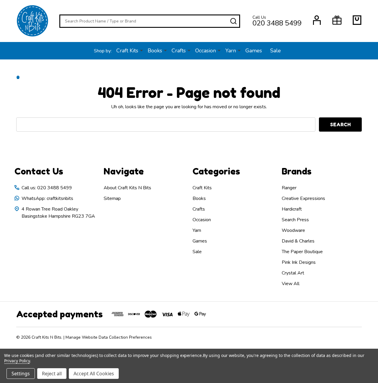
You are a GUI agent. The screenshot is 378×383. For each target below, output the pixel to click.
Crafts (179, 50)
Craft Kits (127, 50)
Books (155, 50)
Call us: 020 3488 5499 (47, 188)
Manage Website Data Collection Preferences (109, 337)
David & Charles (298, 241)
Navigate (124, 171)
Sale (275, 50)
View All (290, 283)
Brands (297, 171)
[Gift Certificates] (337, 20)
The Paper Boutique (302, 251)
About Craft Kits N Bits (127, 188)
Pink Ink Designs (299, 262)
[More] (141, 50)
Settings (21, 373)
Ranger (289, 188)
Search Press (295, 219)
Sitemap (112, 198)
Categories (216, 171)
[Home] (19, 77)
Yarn (230, 50)
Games (253, 50)
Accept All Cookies (94, 373)
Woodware (293, 230)
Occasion (205, 50)
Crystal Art (293, 273)
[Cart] (357, 20)
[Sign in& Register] (317, 20)
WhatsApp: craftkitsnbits (47, 198)
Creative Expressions (303, 198)
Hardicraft (292, 209)
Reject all (52, 373)
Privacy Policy (17, 360)
